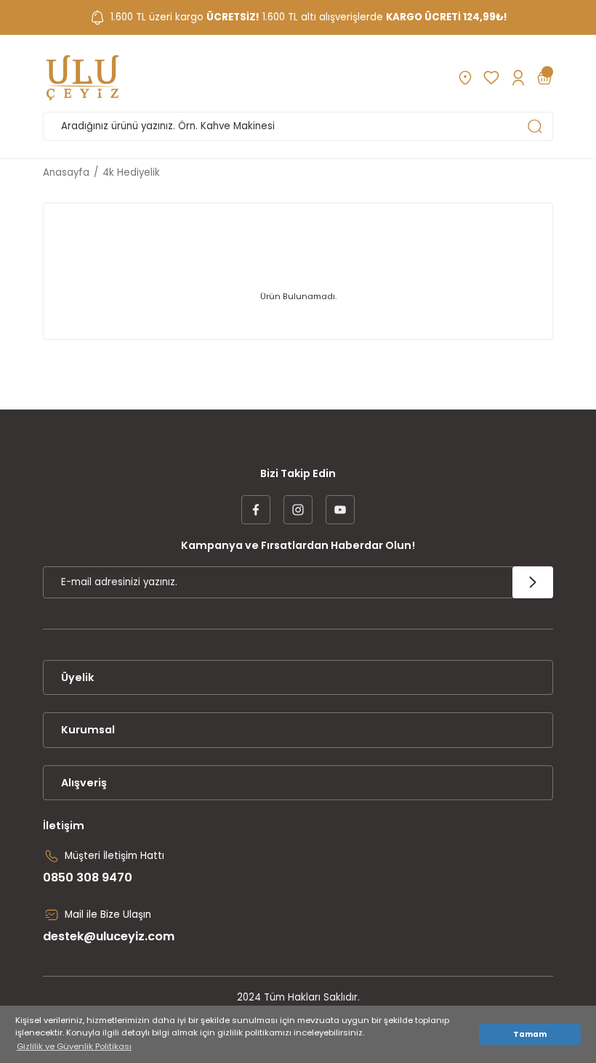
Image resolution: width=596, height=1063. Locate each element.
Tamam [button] (530, 1034)
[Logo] (82, 77)
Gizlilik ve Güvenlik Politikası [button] (74, 1046)
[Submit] (532, 582)
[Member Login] (518, 77)
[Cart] (544, 77)
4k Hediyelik (131, 172)
